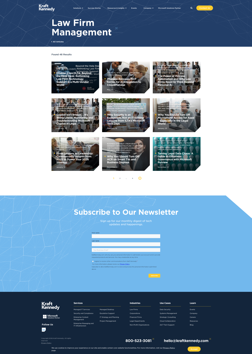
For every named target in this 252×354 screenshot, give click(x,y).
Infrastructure (123, 146)
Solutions (77, 8)
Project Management (108, 321)
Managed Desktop (107, 309)
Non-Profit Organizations (139, 325)
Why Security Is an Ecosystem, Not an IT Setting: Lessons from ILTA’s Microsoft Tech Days (126, 119)
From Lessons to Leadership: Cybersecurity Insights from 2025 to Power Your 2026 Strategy (74, 158)
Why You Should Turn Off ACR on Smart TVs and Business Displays (123, 159)
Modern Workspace (130, 148)
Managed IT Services (82, 309)
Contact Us (204, 8)
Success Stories (94, 8)
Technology (183, 70)
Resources (194, 321)
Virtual (64, 69)
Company (147, 8)
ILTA (58, 69)
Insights (133, 75)
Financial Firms (136, 317)
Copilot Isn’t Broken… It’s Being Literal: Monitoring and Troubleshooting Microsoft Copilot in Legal (74, 119)
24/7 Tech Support (167, 325)
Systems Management (168, 313)
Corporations (135, 313)
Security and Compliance (83, 313)
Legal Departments (137, 321)
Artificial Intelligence (117, 73)
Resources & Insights (115, 8)
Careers (193, 317)
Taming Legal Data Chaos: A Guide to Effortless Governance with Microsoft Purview (175, 158)
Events (134, 8)
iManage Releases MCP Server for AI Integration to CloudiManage (124, 81)
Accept (194, 349)
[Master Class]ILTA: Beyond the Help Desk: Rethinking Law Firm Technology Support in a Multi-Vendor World (73, 78)
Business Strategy (65, 141)
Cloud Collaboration (168, 321)
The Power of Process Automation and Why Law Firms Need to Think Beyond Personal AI (176, 80)
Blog (191, 325)
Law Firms (134, 309)
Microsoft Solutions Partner (169, 8)
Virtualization (180, 108)
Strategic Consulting (168, 317)
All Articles (58, 42)
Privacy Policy (46, 343)
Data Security (165, 309)
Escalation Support (107, 313)
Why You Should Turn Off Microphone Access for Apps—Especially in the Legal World (176, 119)
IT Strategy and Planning (179, 68)
